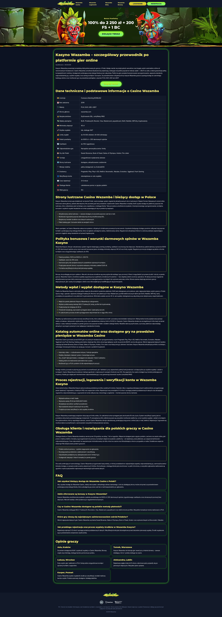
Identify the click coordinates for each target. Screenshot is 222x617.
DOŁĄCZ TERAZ (111, 34)
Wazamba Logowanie (93, 4)
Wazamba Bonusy (121, 4)
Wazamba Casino (79, 4)
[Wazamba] (66, 3)
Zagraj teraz (111, 84)
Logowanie (137, 4)
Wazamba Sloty (108, 4)
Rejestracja (156, 4)
